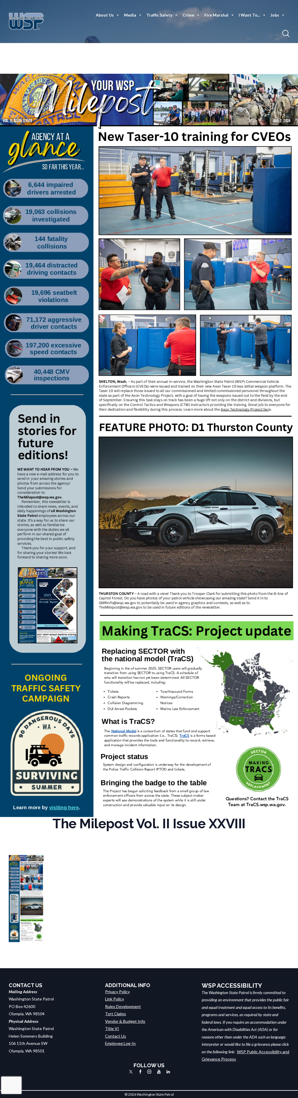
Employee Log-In (120, 1043)
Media (130, 14)
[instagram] (149, 1072)
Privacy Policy (117, 991)
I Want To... (249, 14)
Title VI (112, 1028)
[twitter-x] (131, 1072)
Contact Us (115, 1036)
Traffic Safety (159, 14)
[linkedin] (168, 1072)
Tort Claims (115, 1013)
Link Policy (114, 998)
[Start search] (286, 33)
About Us (105, 14)
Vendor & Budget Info (125, 1021)
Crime (188, 14)
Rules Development (123, 1006)
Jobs (274, 14)
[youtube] (159, 1072)
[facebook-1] (140, 1072)
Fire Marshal (216, 14)
